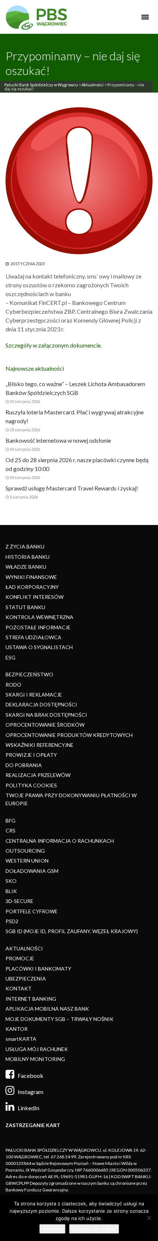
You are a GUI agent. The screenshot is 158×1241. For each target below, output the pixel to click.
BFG (10, 820)
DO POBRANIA (24, 765)
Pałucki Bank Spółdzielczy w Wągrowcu (41, 84)
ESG (10, 657)
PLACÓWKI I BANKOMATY (38, 968)
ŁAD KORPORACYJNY (32, 587)
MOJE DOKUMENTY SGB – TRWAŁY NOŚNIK (60, 1019)
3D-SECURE (19, 901)
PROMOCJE (20, 958)
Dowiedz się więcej (94, 1229)
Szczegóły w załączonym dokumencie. (54, 345)
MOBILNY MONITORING (35, 1059)
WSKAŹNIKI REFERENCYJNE (39, 745)
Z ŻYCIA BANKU (25, 546)
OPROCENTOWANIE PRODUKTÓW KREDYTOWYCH (69, 735)
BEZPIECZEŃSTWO (29, 674)
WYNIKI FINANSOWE (31, 577)
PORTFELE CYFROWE (32, 911)
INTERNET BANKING (31, 999)
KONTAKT (19, 988)
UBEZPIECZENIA (26, 978)
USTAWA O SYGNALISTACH (39, 647)
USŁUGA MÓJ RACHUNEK (37, 1049)
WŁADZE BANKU (26, 567)
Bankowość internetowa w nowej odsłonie (58, 440)
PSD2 (12, 921)
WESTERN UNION (27, 860)
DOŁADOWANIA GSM (32, 871)
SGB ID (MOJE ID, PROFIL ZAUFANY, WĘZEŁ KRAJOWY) (72, 931)
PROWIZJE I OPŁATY (31, 755)
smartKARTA (21, 1039)
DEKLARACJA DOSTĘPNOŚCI (41, 704)
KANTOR (17, 1029)
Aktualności (93, 84)
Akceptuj (52, 1229)
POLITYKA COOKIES (31, 785)
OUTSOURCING (25, 851)
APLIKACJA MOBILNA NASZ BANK (47, 1009)
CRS (10, 830)
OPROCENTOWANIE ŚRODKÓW (45, 725)
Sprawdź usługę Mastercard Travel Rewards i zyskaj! (72, 488)
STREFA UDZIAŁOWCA (33, 637)
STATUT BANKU (25, 607)
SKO (11, 881)
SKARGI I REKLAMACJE (34, 694)
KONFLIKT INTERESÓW (35, 597)
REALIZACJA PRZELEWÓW (38, 775)
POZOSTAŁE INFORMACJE (38, 627)
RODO (13, 684)
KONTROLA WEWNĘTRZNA (39, 617)
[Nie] (148, 1218)
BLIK (11, 891)
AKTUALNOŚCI (24, 948)
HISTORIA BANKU (28, 557)
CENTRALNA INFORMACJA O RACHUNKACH (60, 841)
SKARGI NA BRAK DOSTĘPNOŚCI (46, 715)
